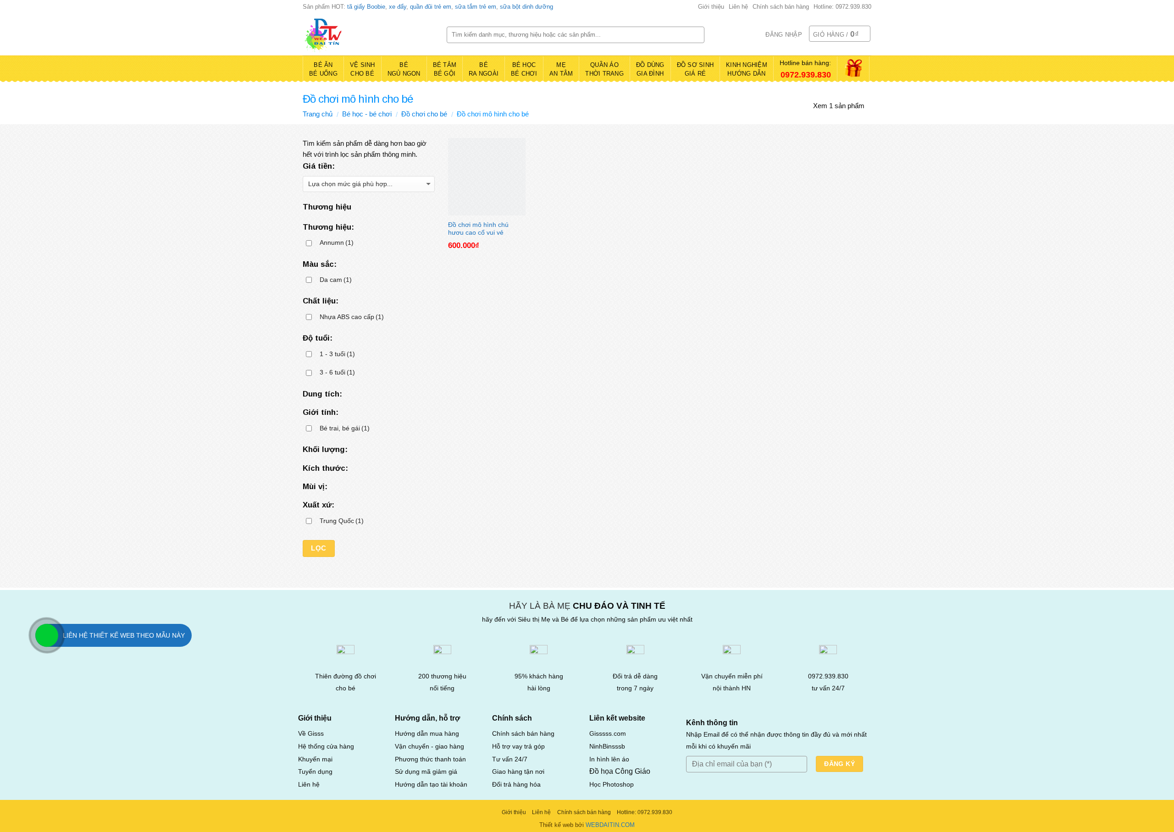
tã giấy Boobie (366, 6)
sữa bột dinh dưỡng (526, 6)
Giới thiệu (711, 6)
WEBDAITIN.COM (610, 824)
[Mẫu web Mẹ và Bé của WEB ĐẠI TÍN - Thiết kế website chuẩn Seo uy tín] (368, 34)
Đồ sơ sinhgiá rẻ (695, 69)
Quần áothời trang (604, 69)
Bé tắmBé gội (445, 69)
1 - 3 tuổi (337, 354)
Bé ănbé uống (323, 69)
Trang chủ (317, 114)
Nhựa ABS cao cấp (352, 317)
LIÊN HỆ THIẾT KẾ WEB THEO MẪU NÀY (124, 635)
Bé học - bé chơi (367, 114)
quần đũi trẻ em (430, 6)
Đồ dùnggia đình (650, 69)
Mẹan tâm (561, 69)
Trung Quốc (342, 521)
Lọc (318, 548)
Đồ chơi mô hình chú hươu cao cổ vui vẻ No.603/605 (478, 228)
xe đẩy (397, 6)
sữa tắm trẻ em (475, 6)
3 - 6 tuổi (337, 372)
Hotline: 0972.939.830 (842, 6)
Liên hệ (738, 6)
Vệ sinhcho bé (362, 69)
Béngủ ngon (404, 69)
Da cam (336, 279)
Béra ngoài (483, 69)
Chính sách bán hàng (781, 6)
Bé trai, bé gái (345, 428)
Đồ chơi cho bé (424, 114)
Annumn (337, 242)
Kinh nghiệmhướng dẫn (746, 69)
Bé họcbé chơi (524, 69)
